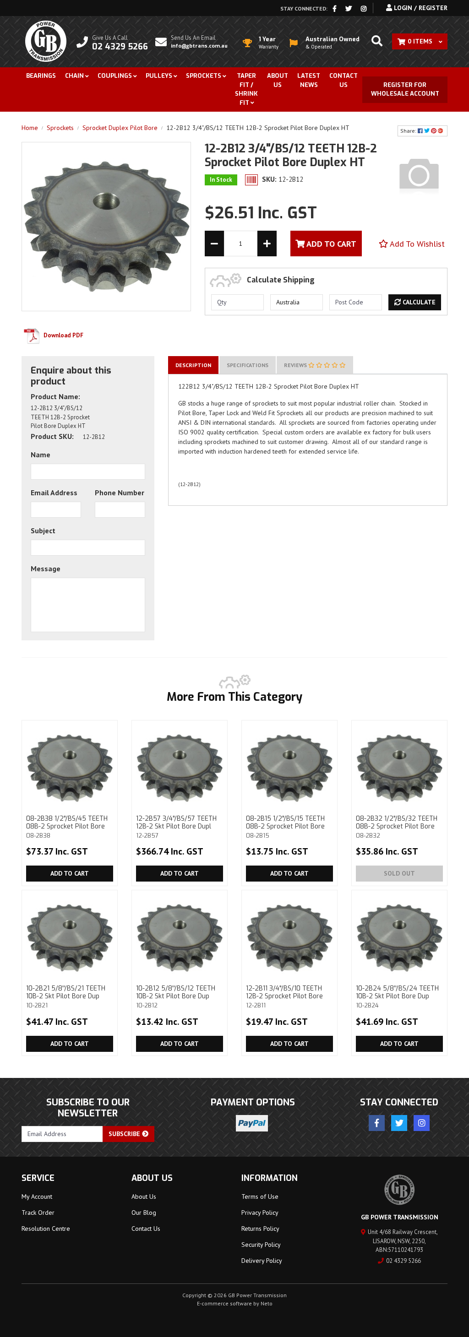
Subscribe (125, 1134)
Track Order (38, 1212)
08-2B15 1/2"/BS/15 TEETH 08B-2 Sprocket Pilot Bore (285, 826)
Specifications (247, 365)
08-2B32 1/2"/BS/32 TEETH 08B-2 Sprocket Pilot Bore (396, 826)
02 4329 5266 (403, 1261)
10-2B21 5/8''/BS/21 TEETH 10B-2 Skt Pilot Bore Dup (65, 996)
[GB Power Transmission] (45, 41)
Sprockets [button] (203, 76)
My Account (37, 1196)
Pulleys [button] (159, 76)
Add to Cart (69, 873)
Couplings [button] (115, 76)
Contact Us (343, 80)
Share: (409, 130)
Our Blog (143, 1212)
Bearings (41, 76)
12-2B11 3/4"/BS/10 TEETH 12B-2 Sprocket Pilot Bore (284, 996)
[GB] (419, 174)
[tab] (193, 365)
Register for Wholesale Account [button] (405, 89)
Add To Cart (330, 243)
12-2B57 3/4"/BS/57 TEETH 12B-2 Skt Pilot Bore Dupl (176, 826)
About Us (277, 80)
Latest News (308, 80)
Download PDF (62, 335)
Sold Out (399, 873)
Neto (267, 1303)
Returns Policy (260, 1228)
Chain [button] (74, 76)
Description (193, 365)
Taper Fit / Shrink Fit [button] (246, 89)
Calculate (418, 302)
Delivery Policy (261, 1260)
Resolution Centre (46, 1228)
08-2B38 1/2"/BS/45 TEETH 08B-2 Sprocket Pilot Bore (67, 826)
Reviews (296, 365)
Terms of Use (259, 1196)
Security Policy (261, 1244)
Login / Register (419, 8)
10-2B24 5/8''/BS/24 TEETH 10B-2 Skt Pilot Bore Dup (397, 996)
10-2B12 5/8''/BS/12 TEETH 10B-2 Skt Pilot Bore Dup (175, 996)
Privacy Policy (259, 1212)
